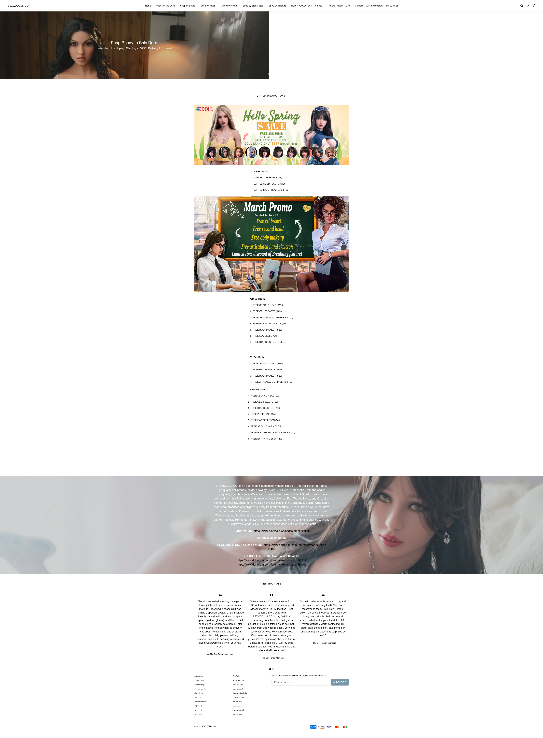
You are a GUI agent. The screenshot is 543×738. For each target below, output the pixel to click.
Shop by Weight (231, 5)
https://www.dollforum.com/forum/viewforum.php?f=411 (271, 560)
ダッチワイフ (199, 710)
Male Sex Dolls (238, 684)
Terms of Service (200, 689)
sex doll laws (237, 714)
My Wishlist (392, 5)
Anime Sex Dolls (238, 680)
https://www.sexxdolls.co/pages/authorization (282, 531)
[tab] (269, 74)
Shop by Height (210, 5)
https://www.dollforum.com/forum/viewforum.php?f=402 (271, 564)
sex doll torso (237, 701)
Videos (320, 5)
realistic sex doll (238, 697)
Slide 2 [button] (271, 74)
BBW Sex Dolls (238, 689)
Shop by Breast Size (255, 5)
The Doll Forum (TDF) (340, 5)
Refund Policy (199, 680)
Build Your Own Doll (301, 5)
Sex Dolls (236, 676)
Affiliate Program (374, 5)
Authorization (198, 676)
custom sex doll (238, 710)
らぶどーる (198, 714)
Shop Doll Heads (279, 5)
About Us (197, 697)
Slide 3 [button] (274, 74)
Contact (359, 5)
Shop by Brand (189, 5)
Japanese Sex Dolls (240, 693)
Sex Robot (236, 706)
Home (148, 5)
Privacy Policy (199, 684)
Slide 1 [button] (269, 74)
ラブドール (198, 706)
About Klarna (198, 693)
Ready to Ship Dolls (166, 5)
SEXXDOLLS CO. (19, 5)
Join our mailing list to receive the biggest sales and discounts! (299, 675)
